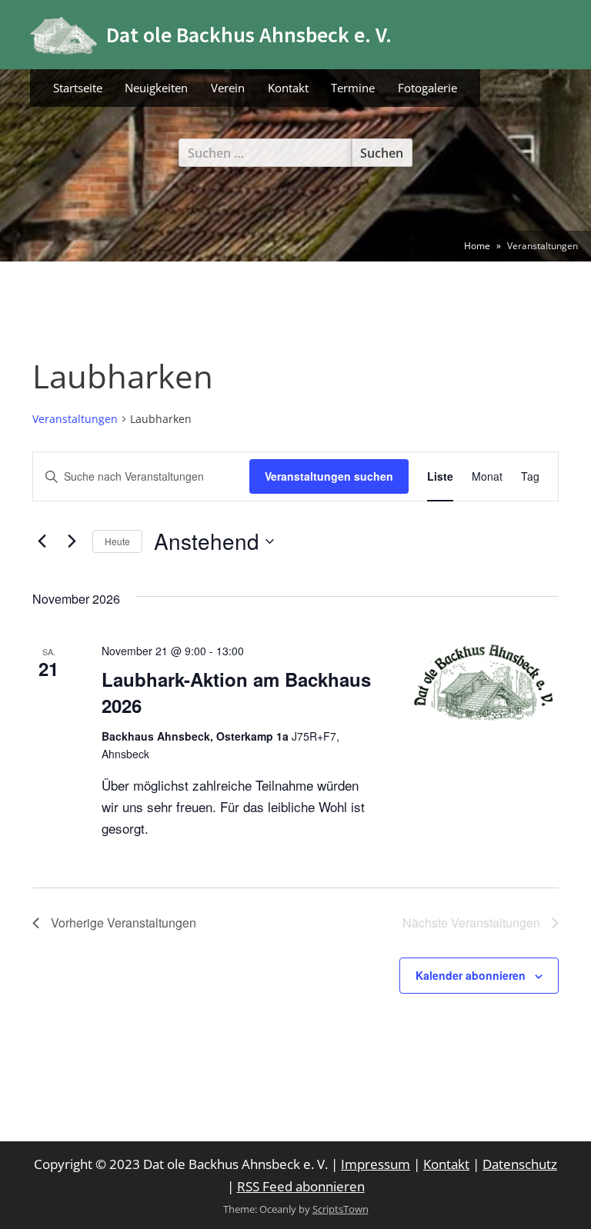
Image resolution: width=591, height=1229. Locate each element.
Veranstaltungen (75, 418)
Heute (117, 541)
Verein (228, 87)
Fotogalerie (427, 87)
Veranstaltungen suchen (329, 476)
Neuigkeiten (156, 87)
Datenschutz (519, 1164)
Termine (353, 87)
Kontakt (288, 87)
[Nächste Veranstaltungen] (71, 541)
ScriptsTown (340, 1209)
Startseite (77, 87)
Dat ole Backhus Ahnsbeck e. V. (249, 34)
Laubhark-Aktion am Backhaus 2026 (236, 692)
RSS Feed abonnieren (301, 1186)
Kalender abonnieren (471, 975)
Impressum (375, 1164)
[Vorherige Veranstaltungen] (41, 541)
